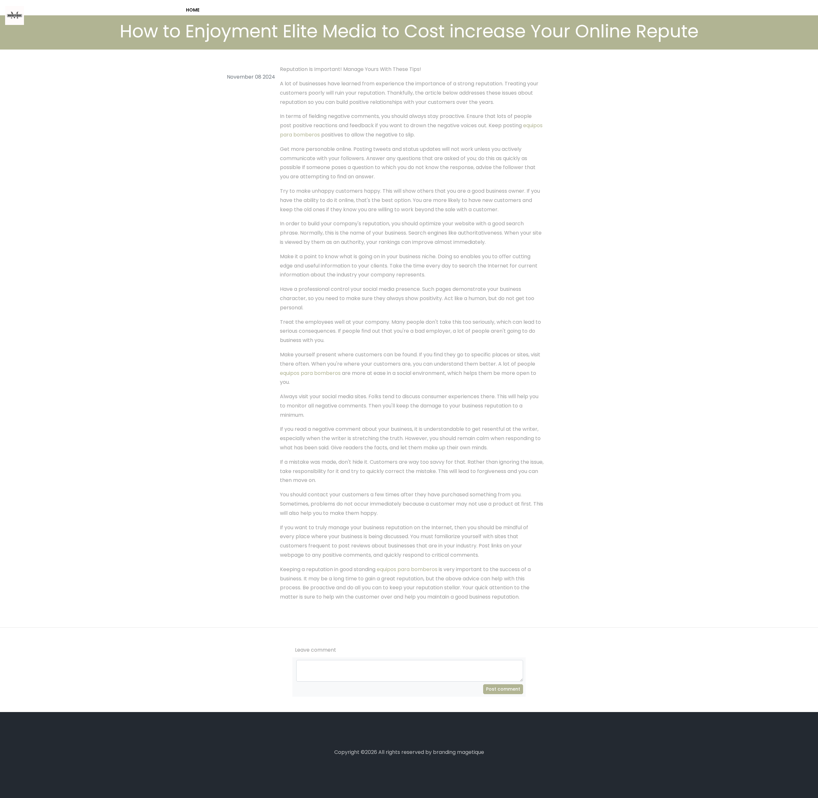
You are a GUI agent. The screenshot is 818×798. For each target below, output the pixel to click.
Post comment (503, 689)
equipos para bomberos (310, 373)
